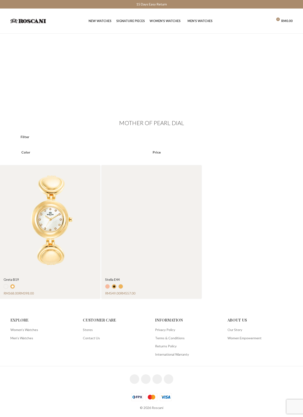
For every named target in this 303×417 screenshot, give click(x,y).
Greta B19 (11, 279)
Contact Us (91, 338)
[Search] (259, 21)
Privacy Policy (165, 330)
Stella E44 (112, 279)
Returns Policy (166, 346)
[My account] (267, 21)
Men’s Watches (21, 338)
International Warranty (172, 354)
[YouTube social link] (157, 379)
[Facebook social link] (134, 379)
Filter (25, 137)
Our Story (234, 330)
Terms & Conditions (170, 338)
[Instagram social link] (146, 379)
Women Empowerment (244, 338)
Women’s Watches (24, 330)
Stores (88, 330)
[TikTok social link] (168, 379)
